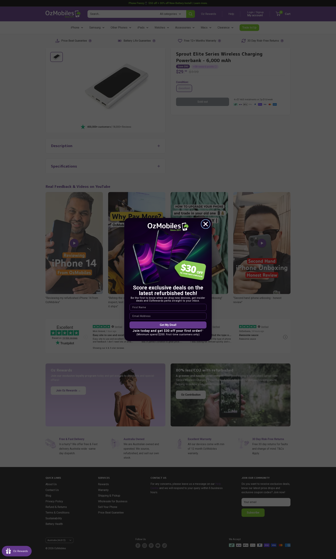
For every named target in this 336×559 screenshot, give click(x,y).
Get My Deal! (168, 324)
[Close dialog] (205, 224)
